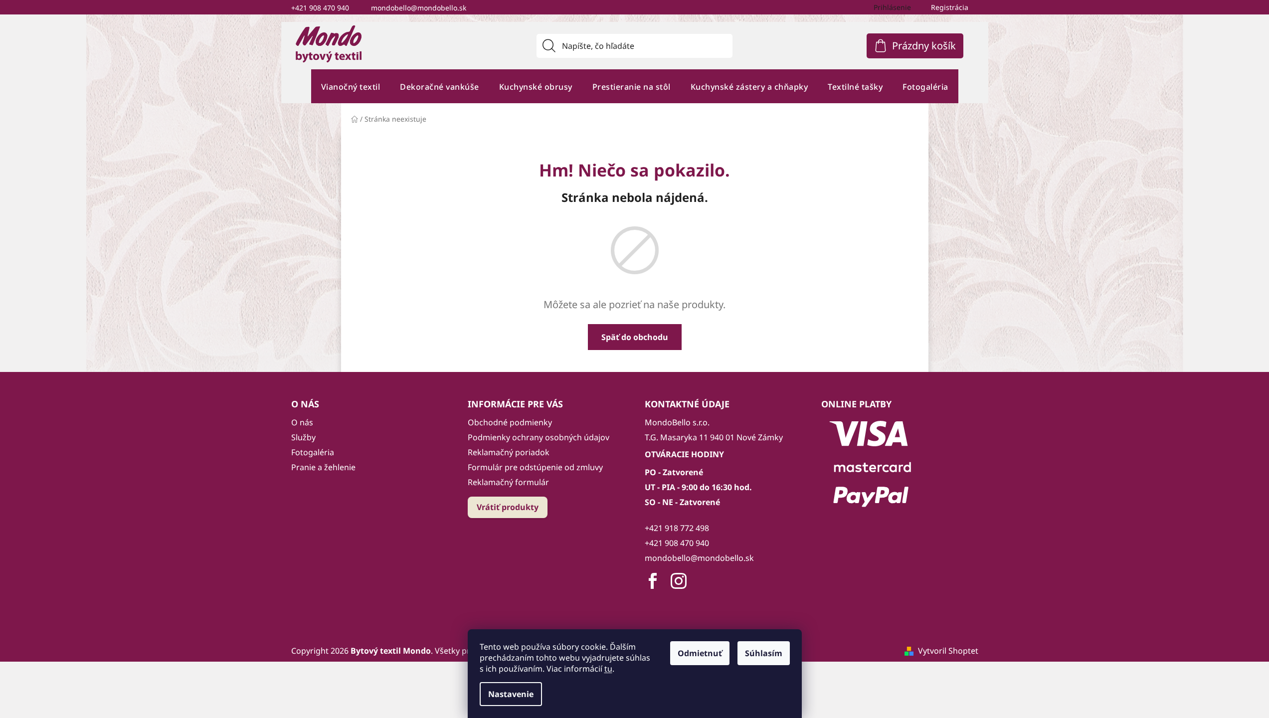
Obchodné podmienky (510, 422)
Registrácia (949, 7)
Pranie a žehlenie (323, 467)
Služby (303, 437)
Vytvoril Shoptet (948, 650)
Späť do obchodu (634, 337)
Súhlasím (763, 653)
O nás (302, 422)
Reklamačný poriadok (508, 452)
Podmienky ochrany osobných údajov (538, 437)
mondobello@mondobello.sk (418, 7)
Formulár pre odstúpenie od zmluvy (535, 467)
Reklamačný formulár (508, 482)
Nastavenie (511, 694)
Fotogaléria (312, 452)
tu (608, 668)
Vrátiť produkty (508, 507)
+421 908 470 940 (320, 7)
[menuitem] (350, 86)
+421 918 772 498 (677, 528)
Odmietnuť (700, 653)
